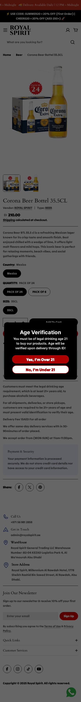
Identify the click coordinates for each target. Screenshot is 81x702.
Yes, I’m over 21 (40, 359)
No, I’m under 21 (40, 369)
